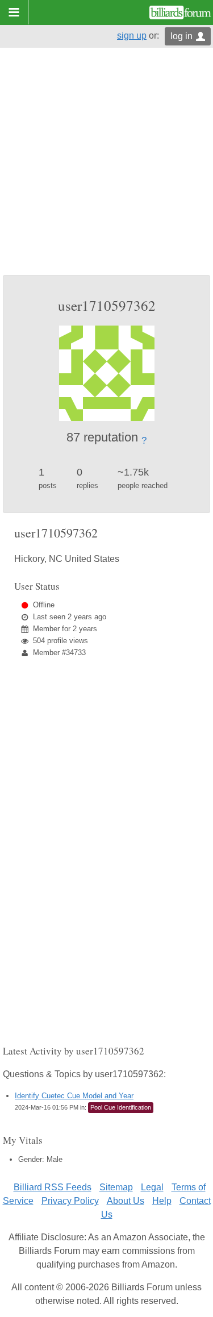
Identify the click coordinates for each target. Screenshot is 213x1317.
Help (162, 1201)
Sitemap (116, 1187)
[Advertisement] (106, 162)
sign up (132, 35)
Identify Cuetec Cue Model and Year (74, 1095)
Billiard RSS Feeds (52, 1187)
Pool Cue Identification (120, 1107)
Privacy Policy (70, 1201)
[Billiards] (180, 12)
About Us (125, 1201)
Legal (152, 1187)
